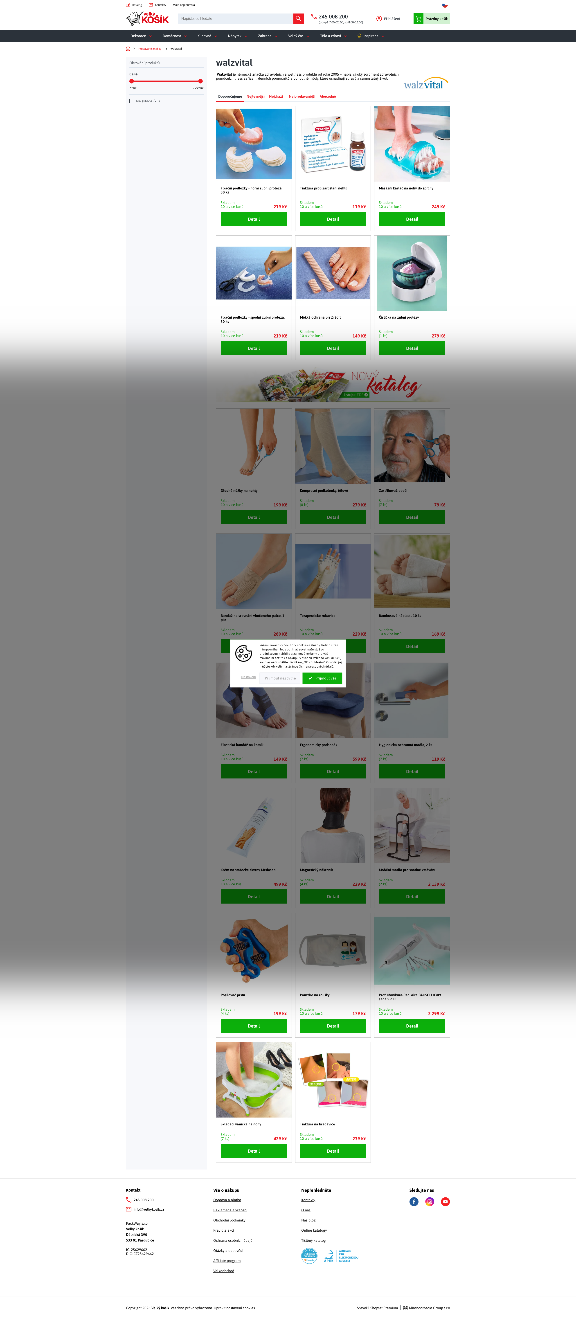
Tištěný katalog (313, 1240)
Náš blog (308, 1220)
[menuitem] (142, 36)
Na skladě (147, 101)
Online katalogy (314, 1230)
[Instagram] (429, 1201)
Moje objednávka (184, 5)
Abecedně (328, 96)
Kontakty (160, 5)
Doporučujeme (230, 96)
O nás (305, 1210)
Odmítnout (280, 678)
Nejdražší (276, 96)
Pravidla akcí (223, 1230)
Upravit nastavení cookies (234, 1308)
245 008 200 (144, 1200)
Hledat (298, 18)
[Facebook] (414, 1201)
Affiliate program (227, 1261)
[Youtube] (445, 1201)
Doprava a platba (227, 1200)
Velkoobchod (223, 1271)
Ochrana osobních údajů (232, 1240)
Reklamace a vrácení (230, 1210)
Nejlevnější (256, 96)
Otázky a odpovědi (228, 1250)
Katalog (137, 5)
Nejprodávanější (302, 96)
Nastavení (248, 677)
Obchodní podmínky (229, 1220)
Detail (254, 219)
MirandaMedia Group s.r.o (429, 1308)
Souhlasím (322, 678)
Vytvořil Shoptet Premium (377, 1308)
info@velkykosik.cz (149, 1209)
